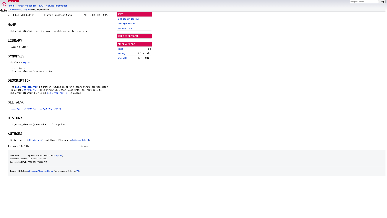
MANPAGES (13, 1)
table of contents (128, 35)
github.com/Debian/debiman (40, 171)
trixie (120, 48)
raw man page (125, 28)
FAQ (41, 5)
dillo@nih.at (35, 140)
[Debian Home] (4, 6)
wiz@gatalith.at (80, 140)
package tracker (126, 23)
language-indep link (128, 18)
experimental (15, 10)
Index (12, 5)
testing (121, 53)
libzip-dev (27, 10)
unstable (122, 57)
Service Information (57, 5)
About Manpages (27, 5)
